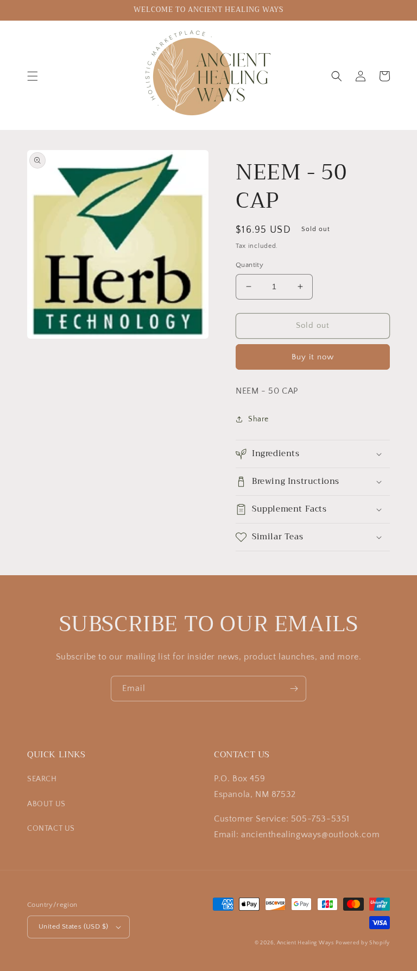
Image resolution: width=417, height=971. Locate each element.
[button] (33, 76)
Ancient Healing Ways (305, 943)
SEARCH (42, 779)
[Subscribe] (294, 688)
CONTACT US (51, 828)
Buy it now (313, 357)
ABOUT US (46, 804)
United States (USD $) (73, 926)
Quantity (249, 265)
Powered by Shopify (363, 943)
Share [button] (258, 419)
